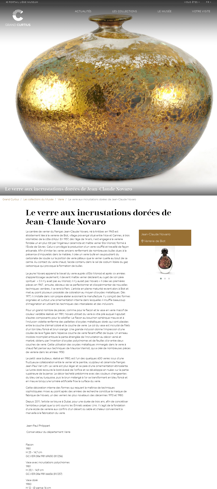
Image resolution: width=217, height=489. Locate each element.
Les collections (124, 11)
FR (208, 2)
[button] (161, 278)
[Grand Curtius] (38, 17)
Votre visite (201, 11)
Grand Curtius (11, 199)
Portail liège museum (23, 2)
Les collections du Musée (38, 199)
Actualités (83, 11)
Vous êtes (191, 2)
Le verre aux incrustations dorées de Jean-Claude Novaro (68, 189)
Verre (61, 199)
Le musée (164, 11)
